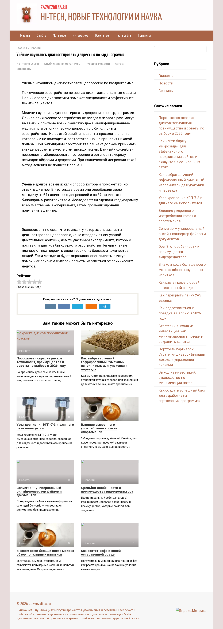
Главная (25, 35)
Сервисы (166, 91)
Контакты (144, 35)
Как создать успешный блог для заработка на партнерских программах (182, 395)
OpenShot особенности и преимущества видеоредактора (107, 489)
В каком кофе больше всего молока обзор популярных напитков (45, 552)
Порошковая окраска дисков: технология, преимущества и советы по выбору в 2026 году (41, 362)
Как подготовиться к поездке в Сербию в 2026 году (180, 313)
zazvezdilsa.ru (54, 7)
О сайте (41, 35)
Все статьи (102, 35)
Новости (104, 63)
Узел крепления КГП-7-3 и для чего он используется (45, 426)
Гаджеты (166, 76)
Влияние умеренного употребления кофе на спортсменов (99, 428)
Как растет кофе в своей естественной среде (101, 552)
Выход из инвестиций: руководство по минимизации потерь (177, 377)
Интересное (80, 35)
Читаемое (59, 35)
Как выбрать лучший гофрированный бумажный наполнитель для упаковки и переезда (104, 363)
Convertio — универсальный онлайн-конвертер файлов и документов (39, 491)
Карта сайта (123, 35)
